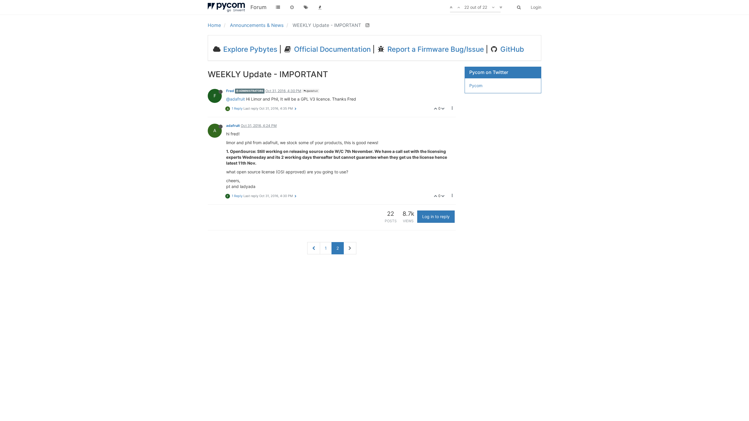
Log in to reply (436, 216)
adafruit (233, 125)
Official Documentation (331, 49)
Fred (230, 91)
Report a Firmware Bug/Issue (435, 49)
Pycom (475, 85)
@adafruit (312, 90)
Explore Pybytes (249, 49)
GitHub (511, 49)
